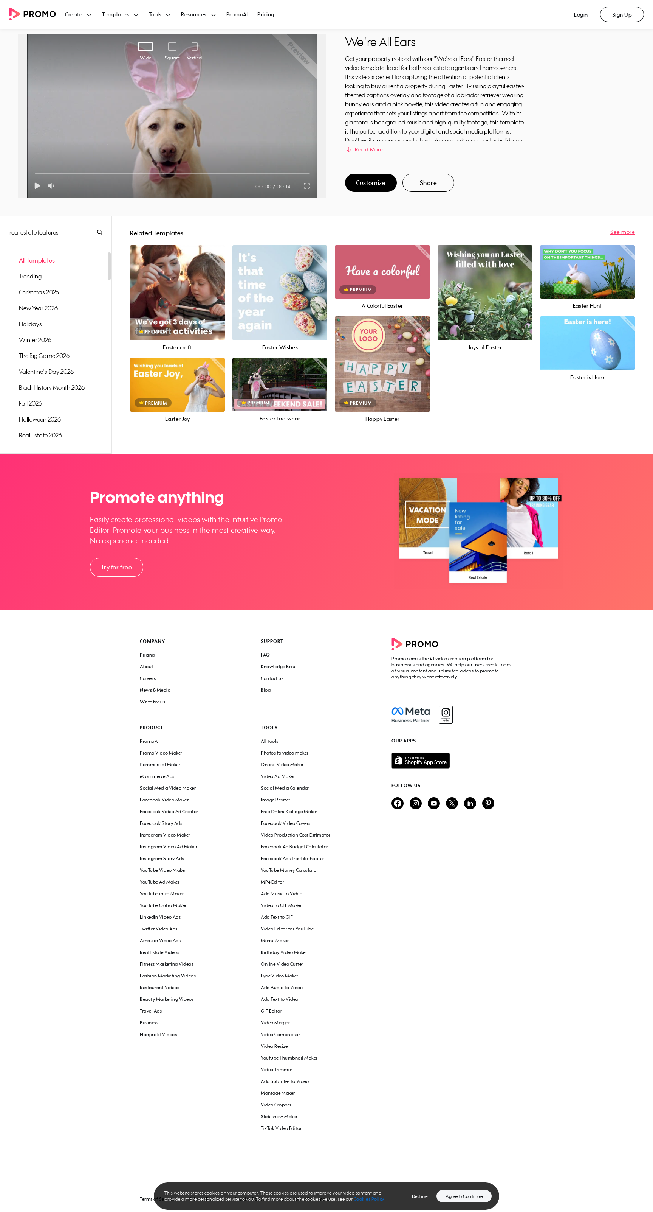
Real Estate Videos (159, 952)
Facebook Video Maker (164, 800)
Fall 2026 (30, 403)
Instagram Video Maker (165, 835)
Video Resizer (275, 1046)
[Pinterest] (488, 804)
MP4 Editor (272, 882)
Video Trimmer (276, 1069)
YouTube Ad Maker (159, 882)
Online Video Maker (282, 764)
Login (581, 14)
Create (73, 14)
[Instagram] (446, 715)
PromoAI (237, 14)
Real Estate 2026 (40, 435)
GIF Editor (271, 1011)
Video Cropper (276, 1105)
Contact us (272, 678)
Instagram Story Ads (162, 858)
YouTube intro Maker (162, 893)
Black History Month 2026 (52, 387)
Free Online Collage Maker (289, 811)
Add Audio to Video (282, 987)
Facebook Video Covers (286, 823)
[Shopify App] (452, 761)
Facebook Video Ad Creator (169, 811)
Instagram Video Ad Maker (168, 846)
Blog (266, 690)
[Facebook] (410, 714)
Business (149, 1022)
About (146, 666)
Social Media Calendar (285, 788)
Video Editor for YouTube (287, 929)
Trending (30, 276)
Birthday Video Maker (284, 952)
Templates (115, 14)
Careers (148, 678)
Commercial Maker (160, 764)
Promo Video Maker (161, 753)
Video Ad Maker (278, 776)
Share (428, 183)
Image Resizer (276, 800)
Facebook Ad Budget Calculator (294, 846)
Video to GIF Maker (281, 905)
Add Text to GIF (277, 917)
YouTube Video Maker (163, 870)
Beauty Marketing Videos (167, 999)
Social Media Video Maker (168, 788)
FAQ (265, 655)
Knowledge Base (278, 666)
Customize (370, 183)
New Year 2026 (38, 308)
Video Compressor (280, 1034)
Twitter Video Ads (159, 929)
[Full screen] (307, 186)
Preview (177, 284)
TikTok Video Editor (281, 1128)
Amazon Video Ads (160, 940)
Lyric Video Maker (280, 976)
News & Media (155, 690)
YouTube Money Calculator (289, 870)
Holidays (30, 324)
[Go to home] (37, 15)
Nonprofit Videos (158, 1034)
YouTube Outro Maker (163, 905)
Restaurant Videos (159, 987)
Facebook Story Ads (161, 823)
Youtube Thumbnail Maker (289, 1058)
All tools (270, 741)
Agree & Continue (464, 1196)
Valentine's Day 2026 (46, 371)
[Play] (37, 185)
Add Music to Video (281, 893)
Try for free (116, 567)
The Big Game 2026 (44, 355)
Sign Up (622, 14)
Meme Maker (275, 940)
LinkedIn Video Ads (160, 917)
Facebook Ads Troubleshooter (292, 858)
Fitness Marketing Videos (166, 964)
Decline (420, 1196)
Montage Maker (278, 1093)
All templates (37, 260)
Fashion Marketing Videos (168, 976)
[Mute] (52, 186)
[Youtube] (434, 804)
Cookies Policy (369, 1199)
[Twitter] (452, 804)
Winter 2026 (35, 340)
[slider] (34, 173)
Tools (155, 14)
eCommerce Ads (157, 776)
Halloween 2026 (40, 419)
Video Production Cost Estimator (296, 835)
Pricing (265, 14)
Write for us (152, 702)
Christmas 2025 (39, 292)
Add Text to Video (280, 999)
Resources (194, 14)
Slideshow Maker (279, 1116)
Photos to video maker (285, 753)
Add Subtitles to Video (285, 1081)
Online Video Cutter (282, 964)
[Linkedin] (470, 804)
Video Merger (275, 1022)
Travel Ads (151, 1011)
